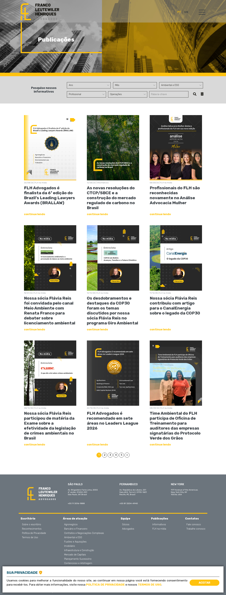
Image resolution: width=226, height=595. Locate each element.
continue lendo (34, 214)
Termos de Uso (30, 537)
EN (186, 12)
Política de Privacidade (34, 533)
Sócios (125, 524)
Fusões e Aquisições (75, 542)
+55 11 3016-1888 (76, 503)
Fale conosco (193, 524)
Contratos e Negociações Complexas (84, 533)
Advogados (128, 529)
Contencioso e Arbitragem (78, 563)
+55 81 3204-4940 (128, 503)
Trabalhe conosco (195, 529)
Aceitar (204, 582)
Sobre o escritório (31, 524)
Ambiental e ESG (73, 537)
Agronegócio (71, 524)
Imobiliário (69, 546)
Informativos (159, 524)
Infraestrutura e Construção (79, 550)
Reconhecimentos (32, 529)
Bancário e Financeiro (75, 529)
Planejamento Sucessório (77, 559)
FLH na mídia (159, 529)
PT (179, 12)
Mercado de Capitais (75, 555)
